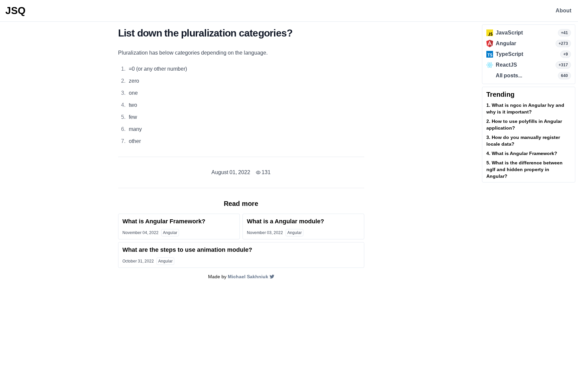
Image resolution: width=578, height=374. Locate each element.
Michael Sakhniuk (248, 276)
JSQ (15, 10)
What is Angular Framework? (163, 221)
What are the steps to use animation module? (187, 249)
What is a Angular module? (285, 221)
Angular (170, 232)
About (563, 10)
